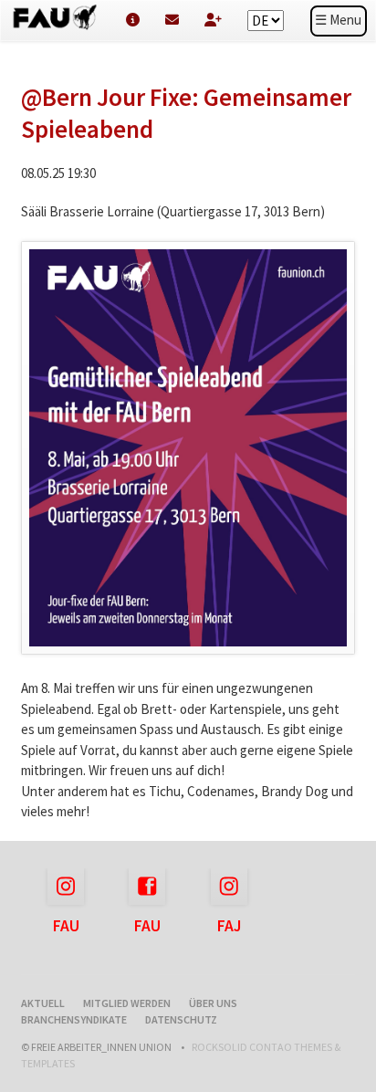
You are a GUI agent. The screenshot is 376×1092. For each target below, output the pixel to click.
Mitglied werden (127, 1003)
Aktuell (43, 1003)
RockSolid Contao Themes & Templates (180, 1055)
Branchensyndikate (74, 1019)
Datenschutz (181, 1019)
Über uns (213, 1003)
